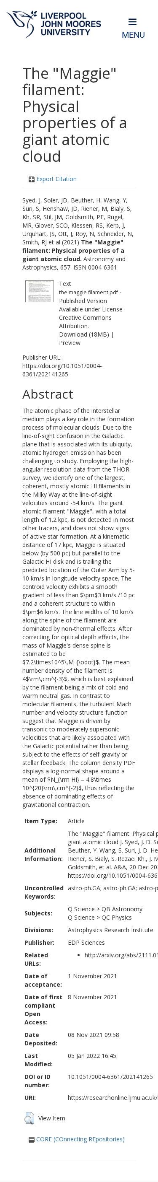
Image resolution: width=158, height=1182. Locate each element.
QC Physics (117, 917)
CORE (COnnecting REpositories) (80, 1139)
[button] (29, 1118)
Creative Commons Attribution (85, 322)
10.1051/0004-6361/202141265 (110, 1077)
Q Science (81, 909)
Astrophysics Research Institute (110, 930)
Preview (69, 343)
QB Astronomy (122, 909)
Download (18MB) (84, 334)
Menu (133, 35)
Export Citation (56, 179)
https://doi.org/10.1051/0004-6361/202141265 (62, 370)
